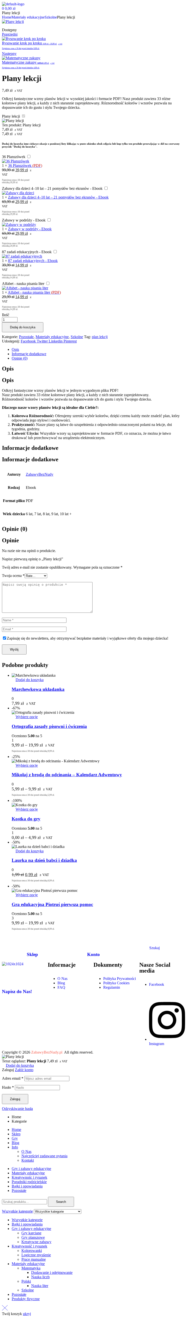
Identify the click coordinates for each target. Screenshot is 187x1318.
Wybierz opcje (27, 717)
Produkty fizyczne (26, 1299)
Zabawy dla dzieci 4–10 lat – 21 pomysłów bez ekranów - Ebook (52, 188)
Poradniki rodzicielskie (29, 1182)
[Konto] (93, 940)
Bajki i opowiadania (27, 1186)
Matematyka (30, 1268)
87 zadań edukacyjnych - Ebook (27, 252)
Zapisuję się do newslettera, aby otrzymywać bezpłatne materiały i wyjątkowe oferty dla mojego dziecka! (87, 638)
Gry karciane (31, 1233)
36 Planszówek (13, 157)
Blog (15, 1143)
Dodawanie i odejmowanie (52, 1272)
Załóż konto (24, 1070)
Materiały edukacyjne (28, 17)
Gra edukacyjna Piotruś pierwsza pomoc (52, 904)
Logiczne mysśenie (36, 1255)
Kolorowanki (31, 1250)
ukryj (27, 1314)
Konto (93, 954)
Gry (15, 1138)
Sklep (32, 954)
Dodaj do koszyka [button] (30, 680)
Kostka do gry (26, 818)
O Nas (26, 1151)
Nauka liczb (40, 1277)
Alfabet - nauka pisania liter (23, 284)
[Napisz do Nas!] (8, 977)
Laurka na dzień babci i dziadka (44, 860)
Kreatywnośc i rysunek (29, 1177)
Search (61, 1202)
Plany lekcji (11, 116)
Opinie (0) (20, 358)
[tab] (98, 349)
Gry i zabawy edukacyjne (31, 1169)
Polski (26, 1281)
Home (6, 17)
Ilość (5, 315)
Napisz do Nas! (17, 991)
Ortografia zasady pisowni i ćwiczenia (49, 726)
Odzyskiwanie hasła (17, 1109)
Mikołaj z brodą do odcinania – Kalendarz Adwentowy (67, 774)
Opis (15, 349)
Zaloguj (15, 1099)
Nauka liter (39, 1286)
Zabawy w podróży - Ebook (24, 220)
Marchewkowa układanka (38, 689)
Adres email (12, 1078)
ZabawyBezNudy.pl (46, 1052)
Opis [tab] (8, 368)
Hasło (8, 1087)
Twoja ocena (13, 575)
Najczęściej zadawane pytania (44, 1156)
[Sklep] (32, 940)
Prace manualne (33, 1259)
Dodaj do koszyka (22, 327)
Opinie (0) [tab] (14, 529)
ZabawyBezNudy (39, 474)
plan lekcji (100, 337)
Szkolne (51, 17)
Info (15, 1147)
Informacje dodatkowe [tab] (30, 448)
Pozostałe (26, 337)
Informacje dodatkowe (29, 354)
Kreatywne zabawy (36, 1242)
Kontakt (27, 1160)
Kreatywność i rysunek (29, 1246)
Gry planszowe (33, 1237)
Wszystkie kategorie (27, 1220)
